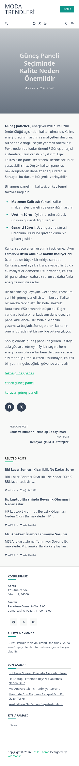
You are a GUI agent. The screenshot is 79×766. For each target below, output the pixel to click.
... (33, 481)
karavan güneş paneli (21, 392)
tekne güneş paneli (19, 373)
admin (31, 88)
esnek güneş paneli (19, 383)
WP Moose (14, 756)
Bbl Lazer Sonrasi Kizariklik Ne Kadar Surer (39, 469)
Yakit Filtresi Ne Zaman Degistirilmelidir (36, 704)
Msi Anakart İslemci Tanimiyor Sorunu (36, 534)
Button (67, 9)
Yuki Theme (41, 752)
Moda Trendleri (20, 9)
